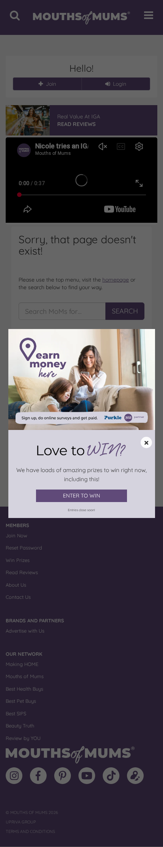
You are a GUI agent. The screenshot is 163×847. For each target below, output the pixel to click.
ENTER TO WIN (81, 495)
